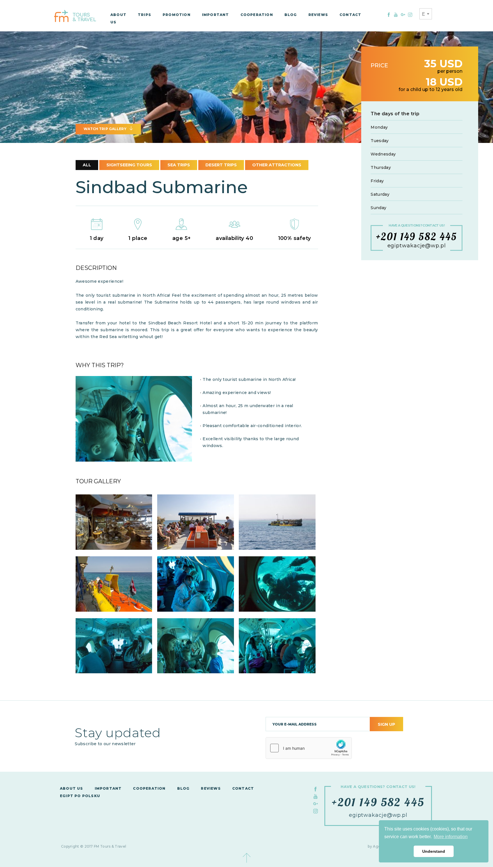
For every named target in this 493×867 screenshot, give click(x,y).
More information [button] (451, 836)
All (87, 164)
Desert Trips (221, 164)
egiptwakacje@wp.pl (416, 246)
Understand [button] (433, 851)
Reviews (318, 15)
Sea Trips (178, 164)
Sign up (386, 724)
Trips (144, 15)
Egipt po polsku (80, 796)
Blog (290, 15)
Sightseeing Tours (129, 164)
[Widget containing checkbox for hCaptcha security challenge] (309, 748)
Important (215, 15)
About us (71, 788)
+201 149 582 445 (416, 236)
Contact (350, 15)
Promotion (177, 15)
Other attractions (276, 164)
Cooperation (257, 15)
